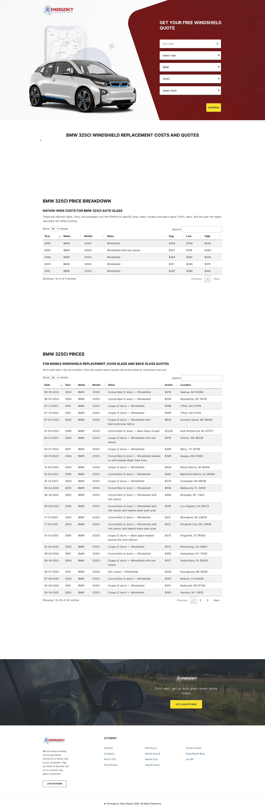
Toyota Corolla (193, 748)
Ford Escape (110, 765)
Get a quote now (186, 704)
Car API (190, 759)
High (207, 236)
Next (217, 600)
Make (66, 236)
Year (47, 236)
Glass (110, 236)
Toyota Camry (152, 765)
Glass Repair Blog (195, 753)
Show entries (55, 228)
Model (88, 236)
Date (47, 384)
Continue (213, 107)
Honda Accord (152, 753)
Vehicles (108, 748)
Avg (171, 236)
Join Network (54, 783)
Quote (169, 384)
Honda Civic (151, 759)
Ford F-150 (110, 759)
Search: (176, 229)
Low (189, 236)
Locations (109, 753)
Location (185, 384)
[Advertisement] (132, 163)
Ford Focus (151, 748)
